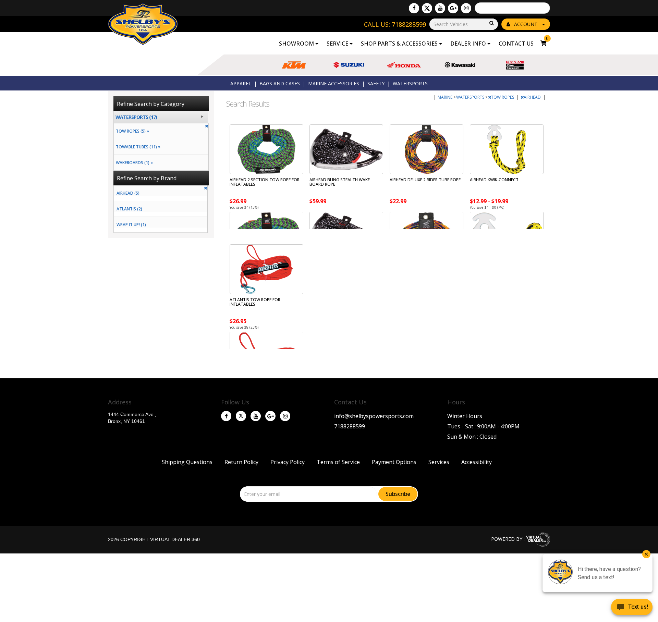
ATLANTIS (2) (129, 209)
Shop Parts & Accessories (400, 43)
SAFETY (376, 83)
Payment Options (394, 462)
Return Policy (241, 462)
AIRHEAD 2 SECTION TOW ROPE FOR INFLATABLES (265, 182)
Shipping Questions (187, 462)
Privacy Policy (287, 462)
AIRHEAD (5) (128, 193)
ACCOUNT (525, 24)
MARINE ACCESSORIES (333, 83)
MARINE (445, 97)
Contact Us (516, 43)
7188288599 (349, 426)
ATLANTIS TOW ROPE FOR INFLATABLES (255, 302)
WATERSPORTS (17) (136, 117)
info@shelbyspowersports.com (374, 416)
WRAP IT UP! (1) (131, 225)
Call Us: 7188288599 (395, 24)
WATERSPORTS (410, 83)
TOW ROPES (503, 97)
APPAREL (240, 83)
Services (438, 462)
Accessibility (476, 462)
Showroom (297, 43)
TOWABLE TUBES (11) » (137, 147)
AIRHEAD (533, 97)
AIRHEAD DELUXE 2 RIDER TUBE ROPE (425, 180)
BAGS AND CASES (279, 83)
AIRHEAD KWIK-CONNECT (494, 180)
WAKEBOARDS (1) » (133, 163)
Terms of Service (338, 462)
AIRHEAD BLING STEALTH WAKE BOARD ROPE (339, 182)
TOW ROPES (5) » (131, 131)
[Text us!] (632, 608)
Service (338, 43)
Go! (491, 23)
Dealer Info (468, 43)
